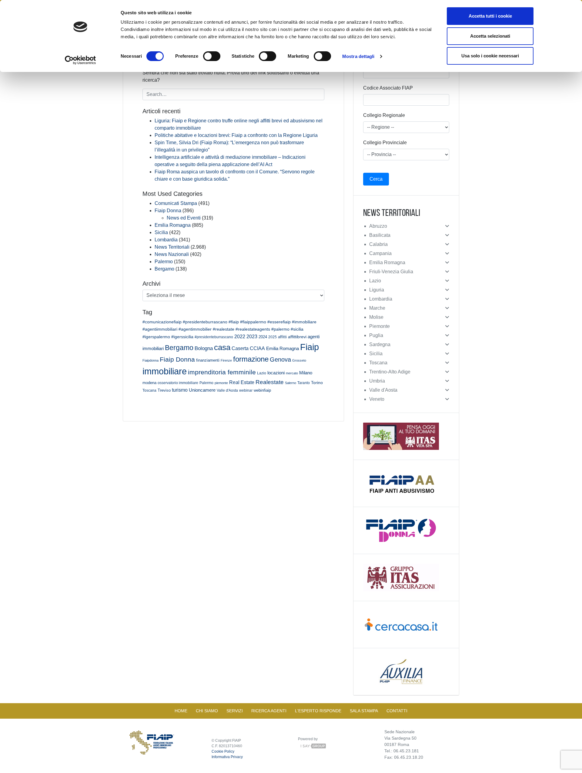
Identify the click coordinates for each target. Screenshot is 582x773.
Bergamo (164, 268)
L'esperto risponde (318, 710)
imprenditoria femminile (222, 372)
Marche (377, 308)
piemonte (221, 383)
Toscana (149, 390)
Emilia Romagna (173, 225)
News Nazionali (172, 254)
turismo (180, 390)
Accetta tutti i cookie (490, 16)
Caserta (240, 348)
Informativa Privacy (227, 757)
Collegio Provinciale (385, 142)
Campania (380, 253)
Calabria (378, 244)
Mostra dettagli (358, 56)
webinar (246, 390)
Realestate (270, 382)
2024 (263, 337)
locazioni (276, 372)
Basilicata (379, 235)
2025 (272, 337)
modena (149, 382)
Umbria (377, 380)
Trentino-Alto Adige (389, 371)
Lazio (261, 373)
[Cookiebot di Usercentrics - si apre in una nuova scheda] (80, 60)
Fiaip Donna (168, 210)
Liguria (376, 289)
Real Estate (241, 382)
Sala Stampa (364, 710)
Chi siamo (207, 710)
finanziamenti (207, 360)
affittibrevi (297, 336)
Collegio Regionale (384, 115)
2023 (251, 336)
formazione (251, 359)
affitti (282, 337)
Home (181, 710)
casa (222, 347)
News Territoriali (172, 247)
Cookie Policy (223, 751)
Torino (317, 382)
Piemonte (379, 326)
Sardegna (379, 344)
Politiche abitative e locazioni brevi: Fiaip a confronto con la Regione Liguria (236, 135)
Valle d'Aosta (227, 390)
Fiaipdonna (150, 360)
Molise (376, 317)
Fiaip (309, 347)
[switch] (211, 56)
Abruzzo (378, 226)
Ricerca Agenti (268, 710)
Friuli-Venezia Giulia (391, 271)
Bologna (204, 348)
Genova (280, 359)
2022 (239, 336)
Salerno (290, 383)
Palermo (164, 261)
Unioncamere (202, 390)
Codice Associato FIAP (388, 87)
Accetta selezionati (490, 36)
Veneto (376, 399)
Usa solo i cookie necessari (490, 55)
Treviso (164, 390)
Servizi (234, 710)
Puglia (376, 335)
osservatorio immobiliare (178, 383)
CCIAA (257, 348)
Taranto (303, 383)
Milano (305, 372)
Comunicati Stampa (176, 203)
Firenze (226, 360)
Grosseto (299, 360)
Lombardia (166, 239)
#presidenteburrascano (214, 337)
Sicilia (161, 232)
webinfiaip (262, 390)
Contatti (396, 710)
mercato (292, 373)
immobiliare (164, 371)
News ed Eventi (184, 217)
